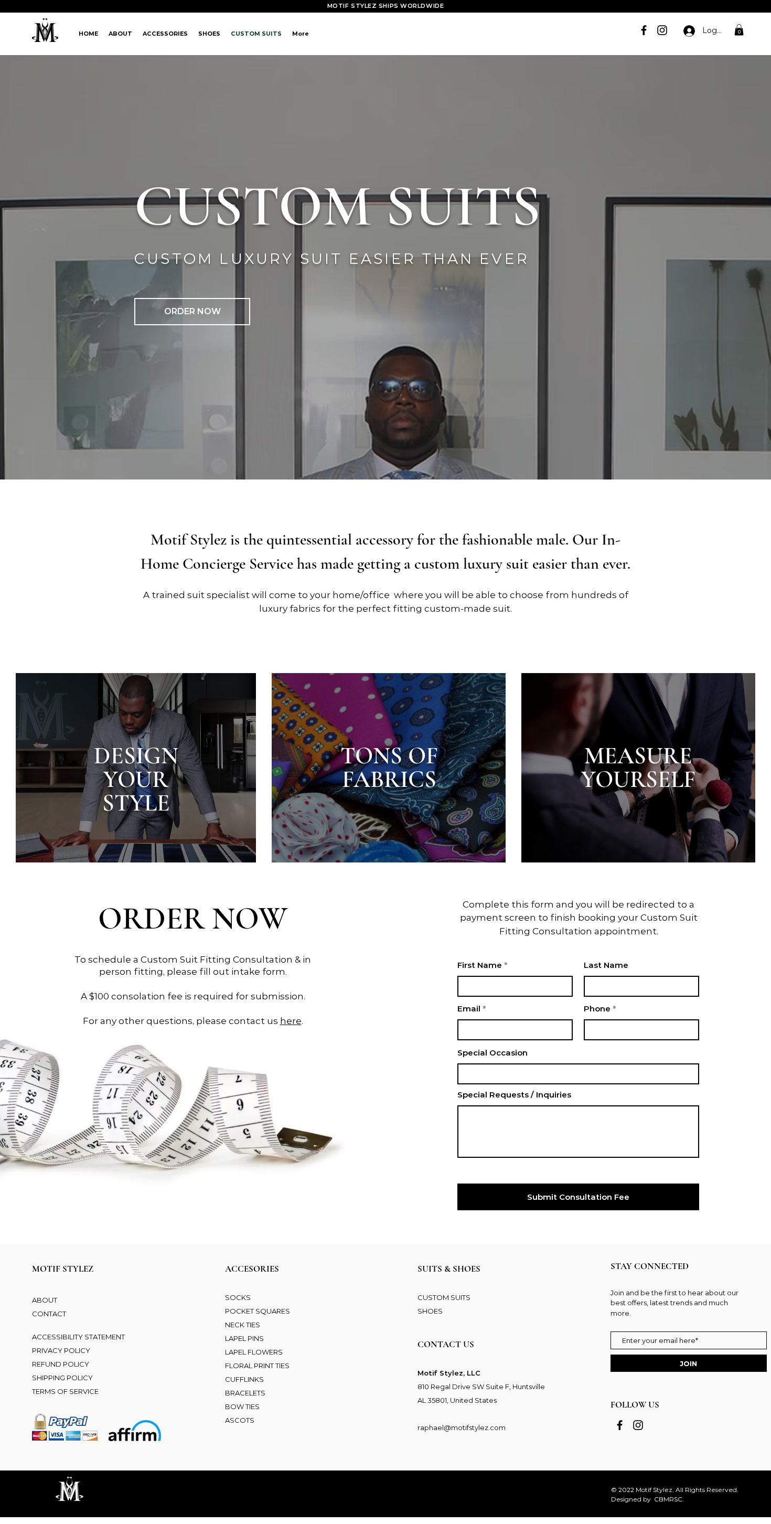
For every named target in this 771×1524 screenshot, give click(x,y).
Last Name (606, 965)
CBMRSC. (669, 1499)
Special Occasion (492, 1053)
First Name (479, 965)
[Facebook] (643, 30)
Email (468, 1009)
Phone (597, 1009)
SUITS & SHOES (448, 1268)
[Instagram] (662, 30)
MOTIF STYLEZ (62, 1268)
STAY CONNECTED (650, 1266)
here (291, 1021)
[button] (739, 30)
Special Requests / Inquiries (514, 1095)
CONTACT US (445, 1344)
